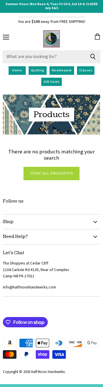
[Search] (92, 56)
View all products (51, 173)
